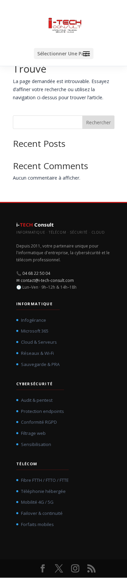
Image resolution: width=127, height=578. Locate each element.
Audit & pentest (36, 400)
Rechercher (98, 122)
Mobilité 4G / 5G (37, 502)
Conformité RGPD (39, 422)
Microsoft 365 (34, 331)
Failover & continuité (42, 513)
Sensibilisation (36, 444)
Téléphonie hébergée (43, 491)
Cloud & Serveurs (39, 342)
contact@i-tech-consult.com (47, 280)
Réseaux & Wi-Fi (37, 353)
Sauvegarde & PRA (40, 364)
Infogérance (33, 320)
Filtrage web (33, 433)
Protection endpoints (42, 411)
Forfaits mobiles (37, 524)
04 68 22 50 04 (36, 273)
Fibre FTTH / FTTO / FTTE (45, 480)
